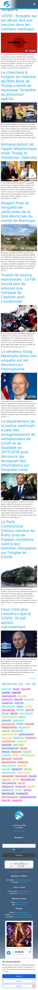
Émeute (22, 765)
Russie (25, 689)
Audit (27, 790)
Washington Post (9, 727)
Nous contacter (19, 831)
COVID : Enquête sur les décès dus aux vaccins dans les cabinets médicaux (19, 22)
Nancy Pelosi (8, 793)
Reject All (19, 986)
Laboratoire (7, 790)
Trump (16, 692)
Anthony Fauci (26, 713)
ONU (21, 783)
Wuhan (30, 710)
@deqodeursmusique (22, 912)
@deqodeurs (23, 882)
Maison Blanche (27, 755)
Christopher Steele (27, 797)
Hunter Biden (8, 710)
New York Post (9, 762)
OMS (22, 717)
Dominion (17, 769)
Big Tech (6, 759)
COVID (6, 689)
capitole (6, 720)
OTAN (5, 752)
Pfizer (28, 706)
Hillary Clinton (8, 706)
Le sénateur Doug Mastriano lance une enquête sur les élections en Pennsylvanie (19, 360)
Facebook (18, 720)
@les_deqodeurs (21, 902)
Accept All (19, 976)
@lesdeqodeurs (23, 893)
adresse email (19, 843)
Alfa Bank (23, 762)
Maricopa (31, 738)
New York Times (9, 717)
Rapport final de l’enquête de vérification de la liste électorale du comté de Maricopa (18, 212)
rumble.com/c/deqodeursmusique (22, 915)
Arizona (29, 724)
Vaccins (17, 759)
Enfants (6, 755)
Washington (7, 786)
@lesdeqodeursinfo (24, 891)
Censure (6, 745)
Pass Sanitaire (8, 741)
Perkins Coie (23, 772)
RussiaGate (22, 793)
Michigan (17, 800)
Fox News (18, 738)
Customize (19, 981)
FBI (16, 689)
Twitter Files (21, 776)
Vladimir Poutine (9, 734)
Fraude (27, 752)
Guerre (6, 769)
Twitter (19, 703)
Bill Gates (20, 786)
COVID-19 (18, 745)
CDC (5, 713)
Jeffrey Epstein (9, 783)
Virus (32, 776)
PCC (23, 748)
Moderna (16, 752)
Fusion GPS (7, 776)
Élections (7, 699)
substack (22, 741)
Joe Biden (7, 703)
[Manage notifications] (33, 986)
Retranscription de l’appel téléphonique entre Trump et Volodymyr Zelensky (19, 151)
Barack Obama (9, 765)
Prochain (33, 678)
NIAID (31, 786)
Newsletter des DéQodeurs (20, 850)
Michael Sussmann (10, 748)
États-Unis (24, 727)
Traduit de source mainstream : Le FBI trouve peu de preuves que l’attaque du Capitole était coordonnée (18, 288)
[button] (34, 4)
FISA (15, 779)
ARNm (6, 731)
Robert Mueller (28, 779)
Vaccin (22, 696)
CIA (20, 706)
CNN (14, 713)
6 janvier (6, 738)
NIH (15, 755)
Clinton (6, 800)
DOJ (18, 790)
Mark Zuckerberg (9, 797)
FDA (20, 724)
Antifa (27, 769)
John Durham (8, 724)
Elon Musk (17, 731)
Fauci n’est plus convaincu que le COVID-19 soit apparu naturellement (16, 618)
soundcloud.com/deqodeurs (23, 917)
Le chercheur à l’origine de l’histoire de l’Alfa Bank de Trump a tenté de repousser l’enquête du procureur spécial (18, 85)
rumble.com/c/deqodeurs (23, 880)
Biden (18, 699)
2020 (20, 710)
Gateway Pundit (26, 734)
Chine (6, 692)
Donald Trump (9, 696)
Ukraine (28, 699)
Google (6, 779)
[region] (19, 974)
